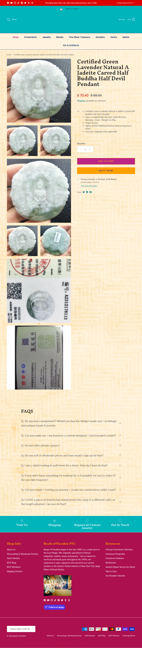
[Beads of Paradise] (71, 19)
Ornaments (30, 37)
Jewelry (46, 37)
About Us (11, 549)
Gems (113, 37)
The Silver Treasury (79, 37)
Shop (15, 37)
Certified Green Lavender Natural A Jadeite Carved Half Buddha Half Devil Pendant (44, 55)
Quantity (81, 143)
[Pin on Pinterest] (91, 192)
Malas (126, 37)
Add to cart (106, 161)
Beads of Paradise (19, 636)
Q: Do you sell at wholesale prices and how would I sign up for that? (62, 455)
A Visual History (57, 569)
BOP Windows (14, 567)
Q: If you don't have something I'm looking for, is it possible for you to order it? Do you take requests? (68, 477)
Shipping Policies (14, 571)
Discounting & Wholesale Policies (22, 554)
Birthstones (111, 562)
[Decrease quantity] (79, 149)
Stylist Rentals (13, 558)
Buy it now (106, 170)
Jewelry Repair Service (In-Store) (120, 567)
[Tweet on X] (84, 192)
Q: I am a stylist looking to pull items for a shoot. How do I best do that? (64, 465)
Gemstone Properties (115, 554)
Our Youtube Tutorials (115, 575)
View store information (89, 186)
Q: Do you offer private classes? (40, 445)
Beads (59, 37)
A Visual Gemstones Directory (119, 549)
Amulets (100, 37)
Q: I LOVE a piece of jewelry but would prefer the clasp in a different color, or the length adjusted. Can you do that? (68, 502)
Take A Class (111, 571)
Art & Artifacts (71, 45)
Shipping (81, 100)
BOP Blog (11, 562)
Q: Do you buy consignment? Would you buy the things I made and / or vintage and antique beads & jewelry (68, 423)
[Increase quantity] (90, 149)
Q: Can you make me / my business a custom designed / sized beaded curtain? (68, 435)
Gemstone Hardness (115, 558)
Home (9, 55)
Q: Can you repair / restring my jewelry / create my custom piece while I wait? (68, 489)
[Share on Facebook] (87, 192)
